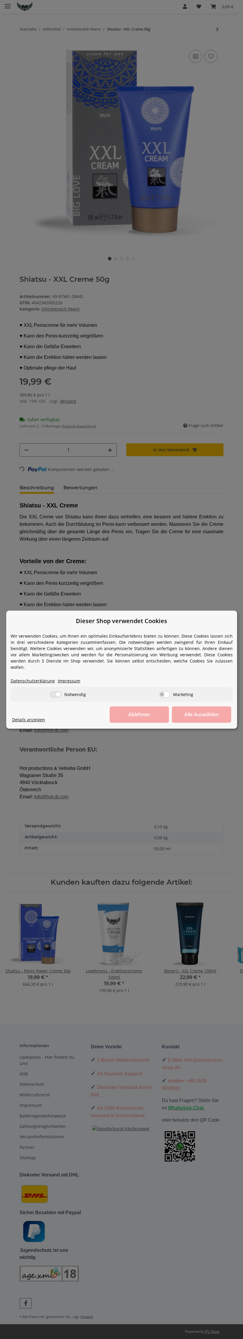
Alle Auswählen (201, 714)
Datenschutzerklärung (33, 681)
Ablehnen (139, 714)
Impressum (69, 681)
